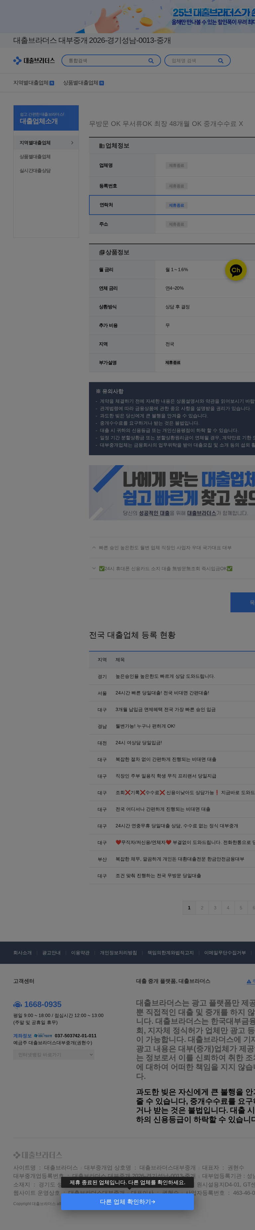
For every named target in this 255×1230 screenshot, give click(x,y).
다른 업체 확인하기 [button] (125, 1201)
